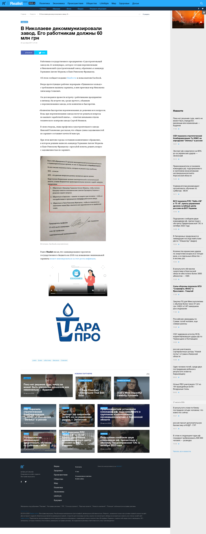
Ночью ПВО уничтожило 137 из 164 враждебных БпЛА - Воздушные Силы (187, 386)
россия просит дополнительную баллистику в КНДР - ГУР (187, 424)
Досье (135, 3)
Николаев (56, 360)
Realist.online (34, 513)
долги (34, 360)
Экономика (59, 3)
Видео (80, 9)
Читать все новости (182, 451)
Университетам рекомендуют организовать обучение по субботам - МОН (186, 188)
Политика (44, 3)
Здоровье (124, 3)
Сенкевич (64, 360)
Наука (26, 434)
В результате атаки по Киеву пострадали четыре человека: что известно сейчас (188, 410)
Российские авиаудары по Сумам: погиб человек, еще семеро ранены (185, 321)
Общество (91, 3)
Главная (23, 14)
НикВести (71, 78)
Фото (69, 9)
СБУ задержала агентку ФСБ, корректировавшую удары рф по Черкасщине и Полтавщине (187, 336)
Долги (40, 360)
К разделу (146, 14)
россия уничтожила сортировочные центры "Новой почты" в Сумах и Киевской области (187, 352)
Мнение (56, 9)
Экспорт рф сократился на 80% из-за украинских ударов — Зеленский (187, 153)
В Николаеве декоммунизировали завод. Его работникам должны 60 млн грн (54, 14)
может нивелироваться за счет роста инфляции (72, 258)
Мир (114, 3)
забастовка (47, 360)
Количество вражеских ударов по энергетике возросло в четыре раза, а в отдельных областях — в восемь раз (188, 254)
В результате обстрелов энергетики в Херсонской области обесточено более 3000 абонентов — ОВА (187, 272)
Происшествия (75, 3)
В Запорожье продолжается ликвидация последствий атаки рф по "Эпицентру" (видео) (187, 238)
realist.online (25, 518)
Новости (33, 14)
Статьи (43, 9)
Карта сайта (25, 511)
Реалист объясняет (98, 9)
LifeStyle (104, 3)
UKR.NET (119, 466)
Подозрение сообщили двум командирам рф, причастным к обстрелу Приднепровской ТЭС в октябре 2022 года (188, 222)
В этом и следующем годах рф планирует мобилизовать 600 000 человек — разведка (188, 438)
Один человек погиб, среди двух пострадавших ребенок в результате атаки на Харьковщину (187, 370)
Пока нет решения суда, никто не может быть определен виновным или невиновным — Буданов (188, 122)
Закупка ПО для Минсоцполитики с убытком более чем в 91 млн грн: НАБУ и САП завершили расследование (188, 305)
